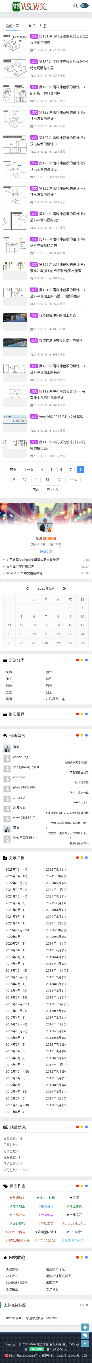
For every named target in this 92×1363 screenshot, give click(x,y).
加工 (9, 678)
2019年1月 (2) (56, 963)
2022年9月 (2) (56, 883)
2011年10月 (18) (17, 1105)
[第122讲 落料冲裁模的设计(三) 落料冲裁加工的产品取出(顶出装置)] (15, 271)
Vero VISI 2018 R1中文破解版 (57, 416)
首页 (13, 469)
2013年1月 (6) (15, 1064)
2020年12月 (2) (56, 923)
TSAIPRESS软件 (16, 1282)
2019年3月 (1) (15, 963)
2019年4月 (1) (56, 957)
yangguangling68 (26, 767)
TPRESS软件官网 (16, 1318)
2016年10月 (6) (16, 1031)
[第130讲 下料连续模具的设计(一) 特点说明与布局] (15, 68)
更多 (82, 1305)
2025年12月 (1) (16, 869)
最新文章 (12, 26)
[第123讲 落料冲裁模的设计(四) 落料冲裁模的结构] (15, 246)
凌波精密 (12, 1289)
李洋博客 (52, 1289)
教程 (49, 685)
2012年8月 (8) (15, 1078)
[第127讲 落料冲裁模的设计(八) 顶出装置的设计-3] (15, 145)
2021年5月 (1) (15, 910)
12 (47, 479)
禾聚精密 (52, 1282)
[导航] (6, 5)
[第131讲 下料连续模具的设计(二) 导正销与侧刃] (15, 43)
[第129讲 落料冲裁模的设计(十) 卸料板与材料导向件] (15, 94)
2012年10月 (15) (17, 1071)
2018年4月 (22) (16, 990)
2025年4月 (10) (16, 876)
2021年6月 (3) (56, 903)
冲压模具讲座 (55, 699)
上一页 (28, 469)
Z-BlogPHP (76, 1344)
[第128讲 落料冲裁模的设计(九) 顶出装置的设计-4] (15, 119)
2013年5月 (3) (15, 1051)
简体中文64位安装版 (76, 1240)
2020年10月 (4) (56, 930)
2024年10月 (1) (56, 876)
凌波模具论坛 (55, 1269)
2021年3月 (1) (15, 916)
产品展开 (75, 1215)
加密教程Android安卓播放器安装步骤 (32, 559)
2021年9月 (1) (56, 896)
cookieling (20, 757)
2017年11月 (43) (57, 1004)
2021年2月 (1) (56, 916)
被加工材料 (47, 1198)
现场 (9, 672)
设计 (49, 672)
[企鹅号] (85, 1327)
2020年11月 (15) (17, 930)
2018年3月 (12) (56, 990)
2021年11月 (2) (56, 889)
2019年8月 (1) (15, 950)
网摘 (9, 699)
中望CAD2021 (47, 1240)
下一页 (73, 479)
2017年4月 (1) (15, 1017)
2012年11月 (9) (56, 1064)
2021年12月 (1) (16, 889)
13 (59, 479)
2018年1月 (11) (56, 997)
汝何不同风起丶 (24, 838)
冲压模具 (75, 1206)
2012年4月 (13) (16, 1091)
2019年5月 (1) (15, 957)
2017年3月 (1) (56, 1017)
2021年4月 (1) (56, 910)
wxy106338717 (24, 817)
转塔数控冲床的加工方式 (53, 315)
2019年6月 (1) (56, 950)
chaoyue (19, 777)
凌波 (16, 747)
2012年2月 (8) (15, 1098)
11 (36, 479)
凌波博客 (12, 1269)
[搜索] (76, 6)
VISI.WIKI (12, 1276)
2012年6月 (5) (15, 1085)
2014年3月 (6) (56, 1038)
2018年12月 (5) (16, 970)
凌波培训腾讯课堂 (58, 1276)
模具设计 (47, 1206)
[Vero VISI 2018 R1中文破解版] (15, 423)
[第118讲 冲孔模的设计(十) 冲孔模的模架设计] (15, 449)
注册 (43, 26)
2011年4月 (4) (15, 1112)
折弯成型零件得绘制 (20, 566)
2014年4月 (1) (15, 1038)
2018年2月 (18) (16, 997)
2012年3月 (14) (56, 1091)
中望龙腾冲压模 (19, 1240)
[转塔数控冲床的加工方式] (15, 322)
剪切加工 (19, 1198)
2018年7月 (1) (15, 984)
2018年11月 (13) (57, 970)
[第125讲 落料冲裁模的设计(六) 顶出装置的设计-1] (15, 195)
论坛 (32, 26)
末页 (36, 489)
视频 (9, 685)
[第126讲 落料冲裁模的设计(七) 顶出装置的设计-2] (15, 170)
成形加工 (19, 1206)
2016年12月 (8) (16, 1024)
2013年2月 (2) (56, 1058)
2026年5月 (46, 588)
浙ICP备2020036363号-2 (24, 1356)
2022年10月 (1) (16, 883)
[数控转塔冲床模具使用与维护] (15, 347)
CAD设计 (75, 1232)
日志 (49, 692)
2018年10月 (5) (16, 977)
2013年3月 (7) (15, 1058)
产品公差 (19, 1215)
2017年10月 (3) (16, 1011)
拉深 (76, 1198)
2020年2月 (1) (15, 943)
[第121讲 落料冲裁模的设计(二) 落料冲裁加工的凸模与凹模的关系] (15, 297)
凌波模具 (19, 807)
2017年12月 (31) (17, 1004)
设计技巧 (19, 1223)
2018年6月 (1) (56, 984)
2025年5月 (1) (56, 869)
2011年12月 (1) (56, 1098)
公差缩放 (47, 1215)
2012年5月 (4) (56, 1085)
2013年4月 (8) (56, 1051)
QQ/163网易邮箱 (19, 1232)
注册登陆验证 (47, 1232)
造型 (9, 692)
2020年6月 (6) (15, 937)
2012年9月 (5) (56, 1071)
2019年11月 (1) (56, 943)
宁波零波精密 (35, 1318)
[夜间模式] (84, 5)
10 (24, 479)
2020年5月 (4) (56, 937)
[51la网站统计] (37, 1349)
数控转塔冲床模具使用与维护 (57, 340)
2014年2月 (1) (15, 1044)
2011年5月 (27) (56, 1105)
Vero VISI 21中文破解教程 (24, 573)
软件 (49, 678)
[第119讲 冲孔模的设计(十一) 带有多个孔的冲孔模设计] (15, 398)
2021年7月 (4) (15, 903)
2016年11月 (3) (56, 1024)
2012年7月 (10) (56, 1078)
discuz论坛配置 (76, 1223)
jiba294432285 (24, 787)
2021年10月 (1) (16, 896)
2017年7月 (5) (56, 1011)
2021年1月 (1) (15, 923)
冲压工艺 (47, 1223)
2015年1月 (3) (56, 1031)
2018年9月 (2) (56, 977)
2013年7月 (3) (56, 1044)
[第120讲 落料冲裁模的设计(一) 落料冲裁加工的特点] (15, 373)
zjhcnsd (19, 797)
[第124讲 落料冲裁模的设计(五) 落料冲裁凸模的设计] (15, 221)
